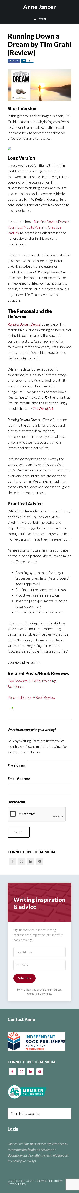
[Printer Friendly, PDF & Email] (11, 708)
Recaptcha (16, 802)
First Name (16, 766)
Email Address (19, 778)
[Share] (23, 61)
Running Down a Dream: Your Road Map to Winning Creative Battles (38, 227)
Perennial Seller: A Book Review (31, 697)
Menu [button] (42, 18)
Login (13, 1129)
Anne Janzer (39, 6)
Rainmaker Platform (49, 1180)
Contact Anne (21, 1019)
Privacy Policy (17, 1183)
